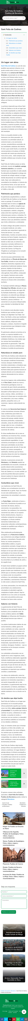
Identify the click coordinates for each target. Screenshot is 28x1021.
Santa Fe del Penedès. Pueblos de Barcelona (7, 804)
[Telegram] (22, 1019)
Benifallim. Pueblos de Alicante (23, 804)
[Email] (26, 1019)
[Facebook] (2, 1019)
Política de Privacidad (13, 1011)
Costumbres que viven (15, 48)
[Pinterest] (14, 1019)
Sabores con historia (15, 50)
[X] (10, 1019)
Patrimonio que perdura (16, 41)
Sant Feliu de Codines (8, 66)
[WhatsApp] (18, 1019)
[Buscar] (22, 17)
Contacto (15, 1012)
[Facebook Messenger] (6, 1019)
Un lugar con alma (11, 38)
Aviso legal (4, 1011)
